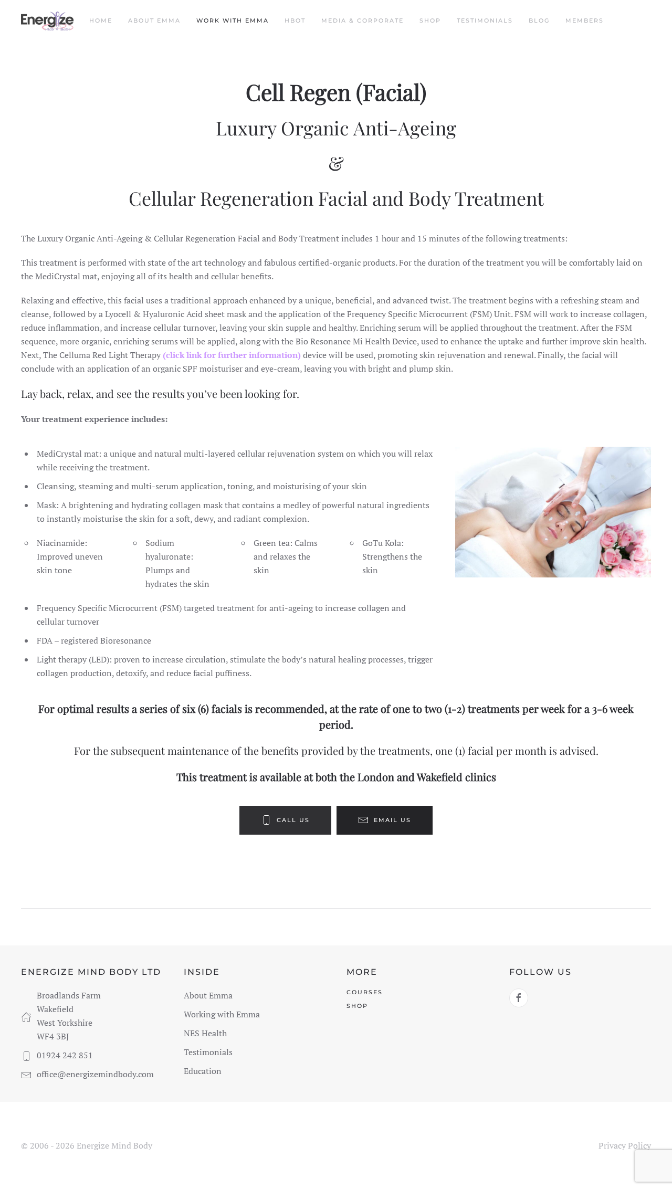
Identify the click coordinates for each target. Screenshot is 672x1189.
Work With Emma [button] (232, 20)
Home (100, 20)
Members (584, 20)
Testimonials (485, 20)
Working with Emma (222, 1014)
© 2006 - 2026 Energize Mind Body (86, 1145)
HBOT (295, 20)
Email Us (392, 820)
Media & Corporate (362, 20)
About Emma (154, 20)
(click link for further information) (232, 355)
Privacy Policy (624, 1145)
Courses (364, 992)
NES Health (205, 1033)
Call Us (293, 820)
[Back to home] (47, 21)
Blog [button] (539, 20)
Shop (430, 20)
